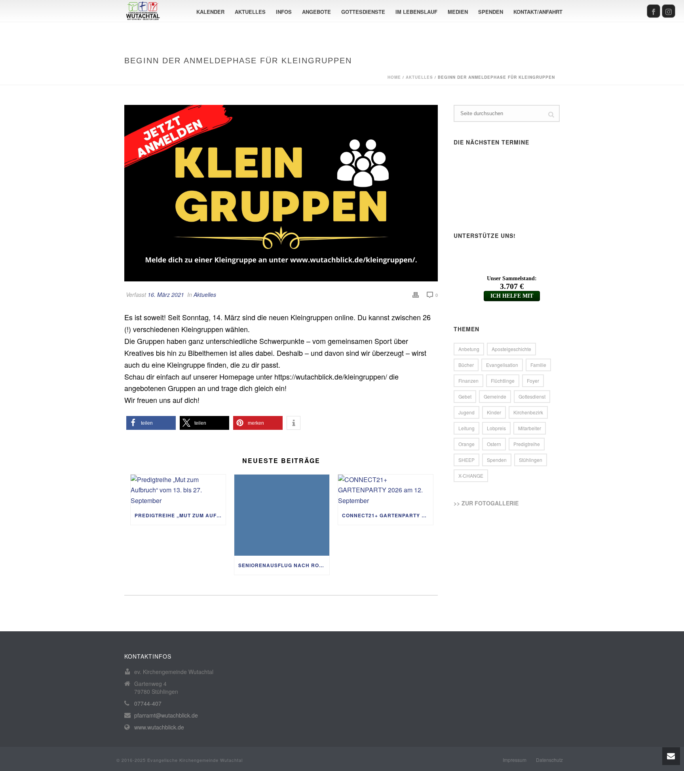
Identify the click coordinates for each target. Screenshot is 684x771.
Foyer (533, 380)
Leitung (466, 428)
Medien (458, 11)
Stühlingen (530, 459)
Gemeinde (495, 396)
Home (394, 77)
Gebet (464, 396)
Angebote (316, 11)
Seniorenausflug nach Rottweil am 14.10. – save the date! (283, 565)
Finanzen (468, 380)
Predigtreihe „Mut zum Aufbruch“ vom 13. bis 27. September (180, 515)
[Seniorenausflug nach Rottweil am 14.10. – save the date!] (281, 515)
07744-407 (148, 703)
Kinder (494, 412)
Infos (284, 11)
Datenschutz (549, 760)
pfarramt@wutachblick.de (166, 715)
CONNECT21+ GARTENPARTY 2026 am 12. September (387, 515)
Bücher (466, 364)
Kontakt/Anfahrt (537, 11)
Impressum (514, 760)
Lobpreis (496, 428)
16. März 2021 (166, 294)
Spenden (490, 11)
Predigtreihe (526, 444)
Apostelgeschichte (511, 349)
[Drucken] (415, 294)
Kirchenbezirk (528, 412)
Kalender (210, 11)
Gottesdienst (532, 396)
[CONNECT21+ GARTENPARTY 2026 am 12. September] (385, 490)
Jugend (466, 412)
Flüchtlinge (503, 380)
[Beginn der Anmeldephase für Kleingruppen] (281, 193)
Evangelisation (502, 364)
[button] (151, 423)
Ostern (494, 444)
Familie (538, 364)
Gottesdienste (363, 11)
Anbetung (468, 349)
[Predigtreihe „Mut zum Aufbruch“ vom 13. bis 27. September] (178, 490)
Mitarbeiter (529, 428)
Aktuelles (250, 11)
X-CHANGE (470, 475)
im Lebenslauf (416, 11)
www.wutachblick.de (159, 727)
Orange (466, 444)
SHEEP (466, 459)
